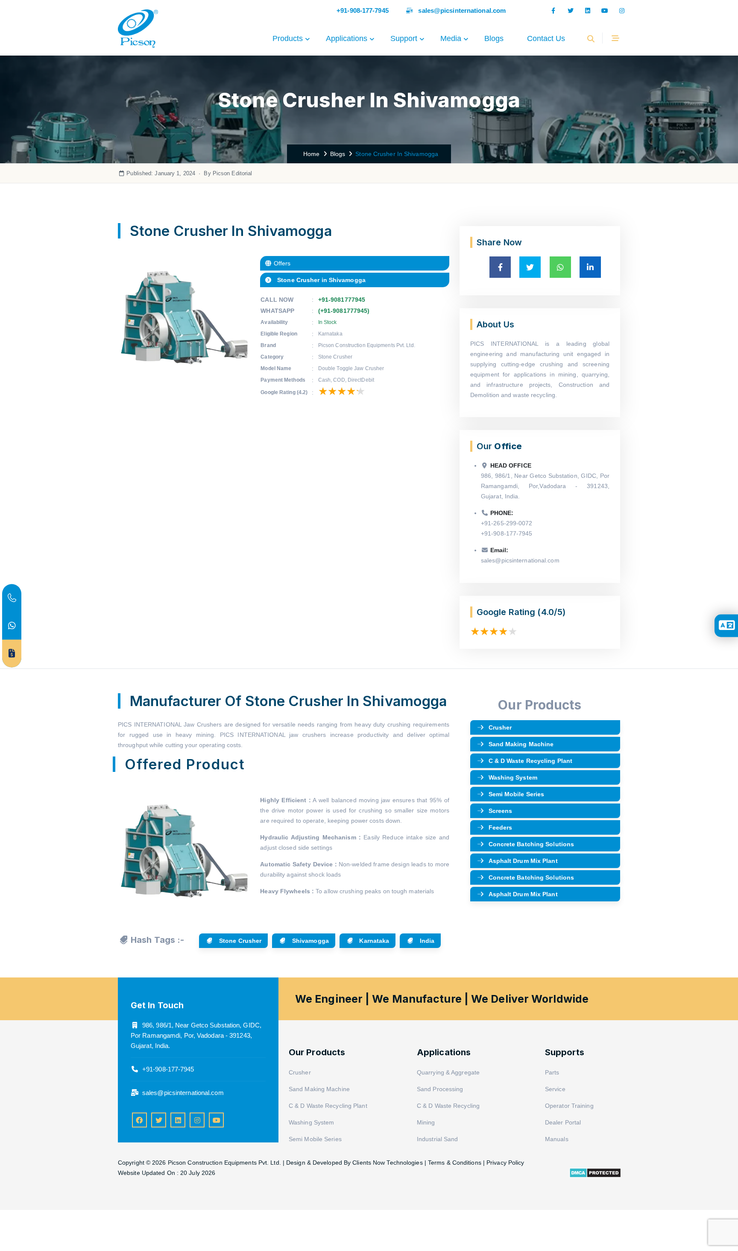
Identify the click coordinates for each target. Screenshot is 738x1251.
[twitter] (570, 10)
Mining (426, 1122)
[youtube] (216, 1120)
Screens (500, 810)
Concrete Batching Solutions (531, 844)
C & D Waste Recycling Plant (531, 760)
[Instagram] (621, 10)
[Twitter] (158, 1120)
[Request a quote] (11, 653)
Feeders (500, 827)
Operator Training (569, 1105)
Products (287, 38)
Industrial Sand (437, 1139)
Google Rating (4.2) (284, 392)
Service (555, 1089)
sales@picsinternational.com (462, 10)
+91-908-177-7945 (363, 10)
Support (403, 38)
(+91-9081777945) (344, 310)
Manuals (556, 1139)
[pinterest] (177, 1120)
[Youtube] (604, 10)
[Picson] (138, 38)
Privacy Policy (505, 1162)
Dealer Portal (563, 1122)
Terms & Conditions (454, 1162)
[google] (587, 10)
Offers (281, 263)
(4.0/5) (551, 612)
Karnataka (373, 940)
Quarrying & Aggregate (448, 1072)
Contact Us (546, 38)
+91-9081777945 (341, 299)
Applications (346, 38)
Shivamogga (309, 940)
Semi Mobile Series (517, 794)
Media (450, 38)
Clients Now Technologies (387, 1162)
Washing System (513, 777)
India (426, 940)
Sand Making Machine (521, 744)
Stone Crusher (239, 940)
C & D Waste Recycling (448, 1105)
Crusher (500, 727)
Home (310, 153)
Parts (552, 1072)
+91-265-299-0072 (507, 523)
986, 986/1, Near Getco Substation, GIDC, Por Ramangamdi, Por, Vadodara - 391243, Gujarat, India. (196, 1035)
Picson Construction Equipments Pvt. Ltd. (225, 1162)
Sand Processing (440, 1089)
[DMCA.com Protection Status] (595, 1172)
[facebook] (553, 10)
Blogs (494, 38)
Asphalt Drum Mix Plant (523, 860)
